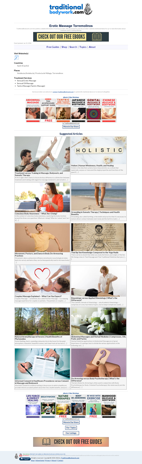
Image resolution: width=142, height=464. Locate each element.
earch (74, 46)
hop (65, 46)
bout (92, 46)
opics (83, 46)
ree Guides (53, 46)
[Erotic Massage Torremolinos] (16, 57)
